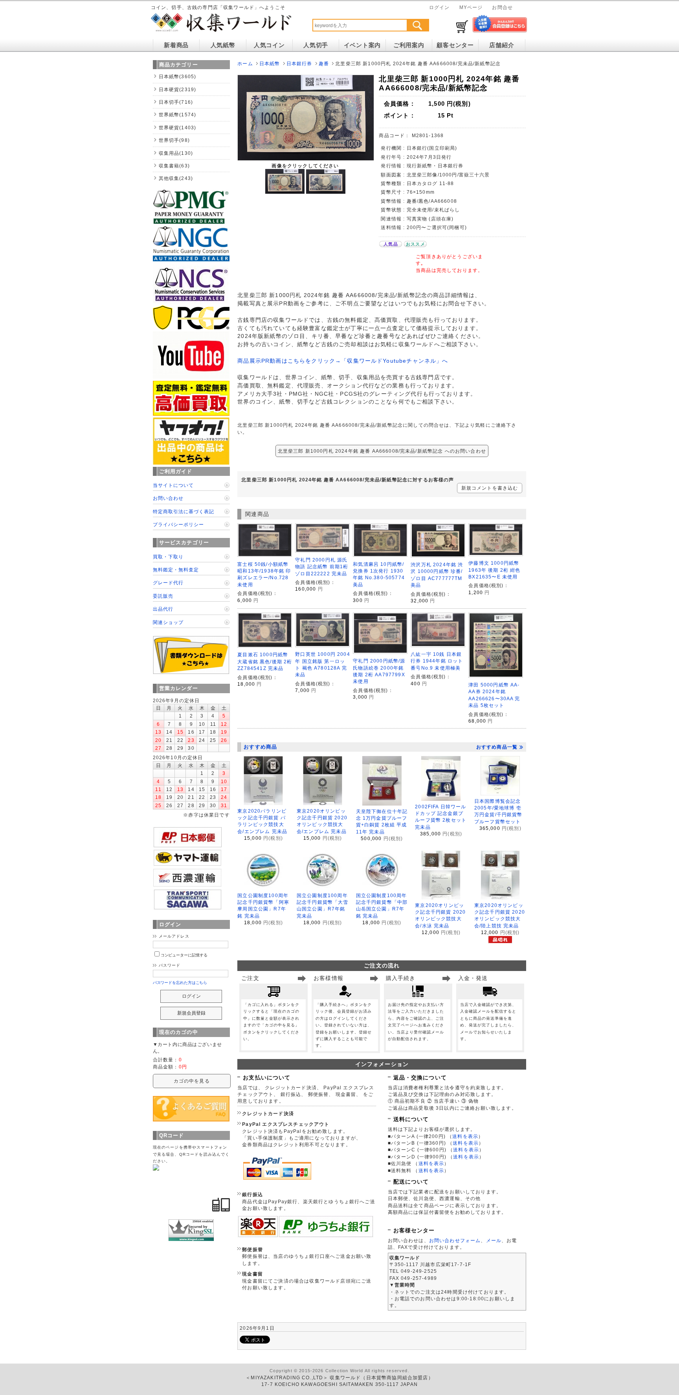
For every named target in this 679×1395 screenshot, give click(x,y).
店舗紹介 (501, 45)
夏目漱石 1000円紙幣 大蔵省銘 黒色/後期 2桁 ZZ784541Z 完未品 (264, 661)
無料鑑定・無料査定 (176, 569)
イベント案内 (362, 45)
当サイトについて (173, 485)
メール (493, 1240)
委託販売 (163, 595)
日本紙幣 (269, 63)
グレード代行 (168, 582)
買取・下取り (168, 556)
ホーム (245, 63)
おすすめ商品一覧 (497, 747)
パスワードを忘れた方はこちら (180, 982)
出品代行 (163, 608)
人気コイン (269, 45)
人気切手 (315, 45)
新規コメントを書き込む (489, 487)
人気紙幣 (223, 45)
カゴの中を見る (192, 1080)
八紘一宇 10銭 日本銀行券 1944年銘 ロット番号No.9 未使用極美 (437, 661)
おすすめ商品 (260, 747)
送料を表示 (465, 1136)
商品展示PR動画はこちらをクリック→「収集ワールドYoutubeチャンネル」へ (342, 361)
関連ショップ (168, 622)
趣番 (324, 63)
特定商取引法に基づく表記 (183, 511)
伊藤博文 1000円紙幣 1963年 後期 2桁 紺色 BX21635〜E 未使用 (494, 569)
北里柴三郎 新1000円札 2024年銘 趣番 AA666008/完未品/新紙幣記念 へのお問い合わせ (382, 450)
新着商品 (176, 45)
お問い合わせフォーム (455, 1240)
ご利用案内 (408, 45)
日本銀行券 (299, 63)
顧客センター (455, 45)
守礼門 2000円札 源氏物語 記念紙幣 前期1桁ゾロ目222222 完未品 (321, 566)
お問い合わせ (168, 498)
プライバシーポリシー (178, 524)
